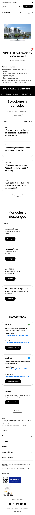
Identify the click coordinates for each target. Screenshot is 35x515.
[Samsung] (5, 12)
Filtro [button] (5, 121)
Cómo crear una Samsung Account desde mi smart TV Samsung (16, 74)
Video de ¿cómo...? (17, 115)
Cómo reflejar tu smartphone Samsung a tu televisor (16, 70)
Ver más (16, 410)
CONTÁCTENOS (26, 94)
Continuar (28, 6)
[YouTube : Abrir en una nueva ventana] (21, 504)
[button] (17, 131)
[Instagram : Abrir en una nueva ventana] (17, 504)
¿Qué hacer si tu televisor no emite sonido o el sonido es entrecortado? (17, 77)
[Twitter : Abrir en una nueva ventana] (13, 504)
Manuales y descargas (12, 94)
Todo (10, 111)
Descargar (10, 239)
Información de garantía (17, 61)
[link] (31, 49)
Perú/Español (5, 473)
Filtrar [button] (6, 223)
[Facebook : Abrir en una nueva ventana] (10, 504)
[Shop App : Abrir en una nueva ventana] (11, 480)
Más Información (12, 402)
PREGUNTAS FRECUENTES (20, 111)
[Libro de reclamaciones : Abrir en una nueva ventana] (7, 487)
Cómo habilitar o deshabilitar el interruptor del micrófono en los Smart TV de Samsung (17, 81)
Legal (16, 508)
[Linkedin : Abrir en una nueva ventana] (25, 504)
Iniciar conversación (13, 348)
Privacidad (10, 508)
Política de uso (17, 511)
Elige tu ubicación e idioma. (9, 2)
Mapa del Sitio (24, 508)
